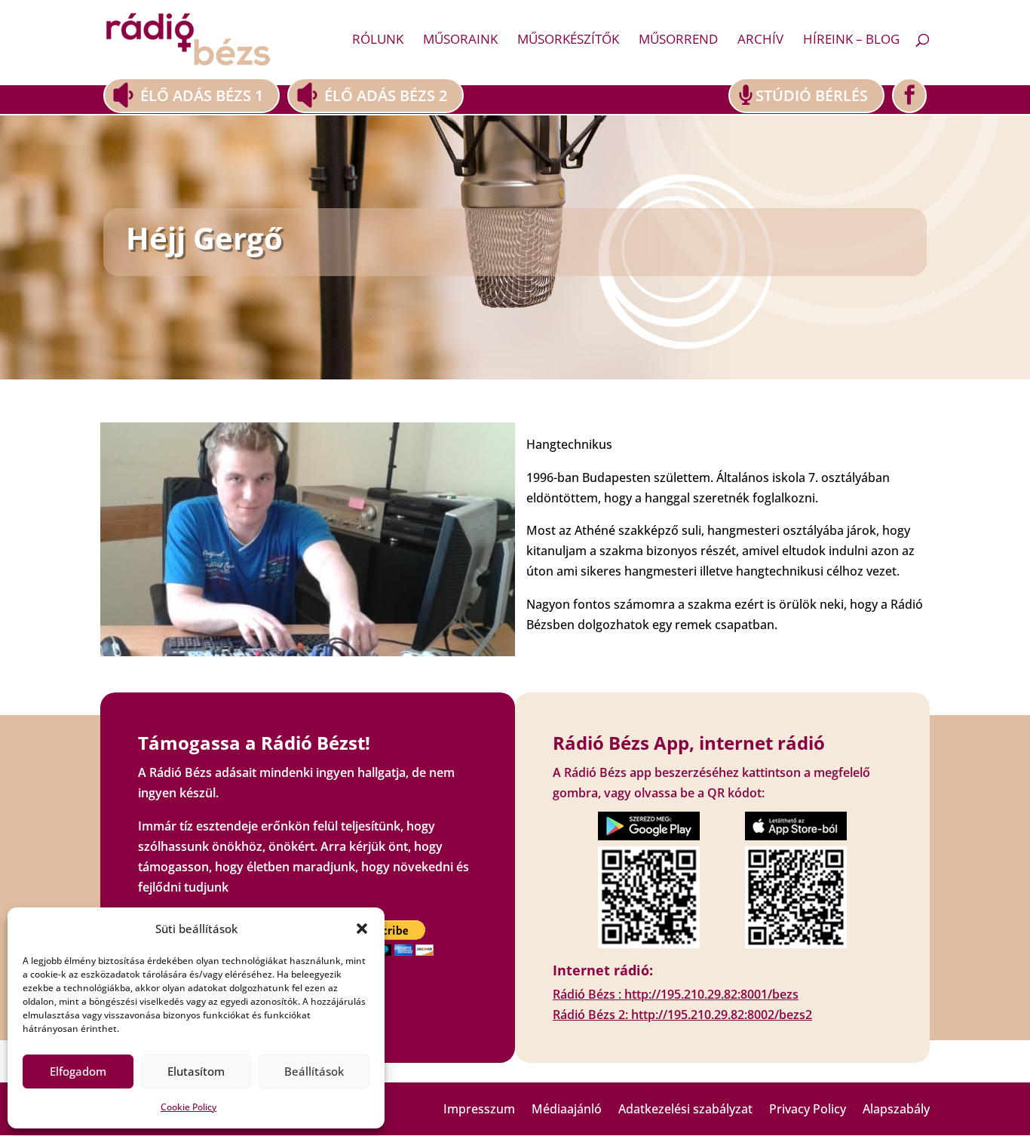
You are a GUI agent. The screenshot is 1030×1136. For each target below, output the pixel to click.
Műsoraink (460, 41)
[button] (361, 928)
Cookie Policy (188, 1107)
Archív (760, 41)
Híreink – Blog (851, 41)
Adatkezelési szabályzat (685, 1110)
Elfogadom (78, 1071)
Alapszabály (896, 1110)
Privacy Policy (807, 1110)
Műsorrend (678, 41)
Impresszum (479, 1110)
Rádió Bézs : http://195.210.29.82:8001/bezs (676, 994)
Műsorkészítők (568, 41)
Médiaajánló (567, 1110)
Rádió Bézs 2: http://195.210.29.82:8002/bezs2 (682, 1014)
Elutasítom (196, 1071)
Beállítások (314, 1071)
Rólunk (377, 41)
